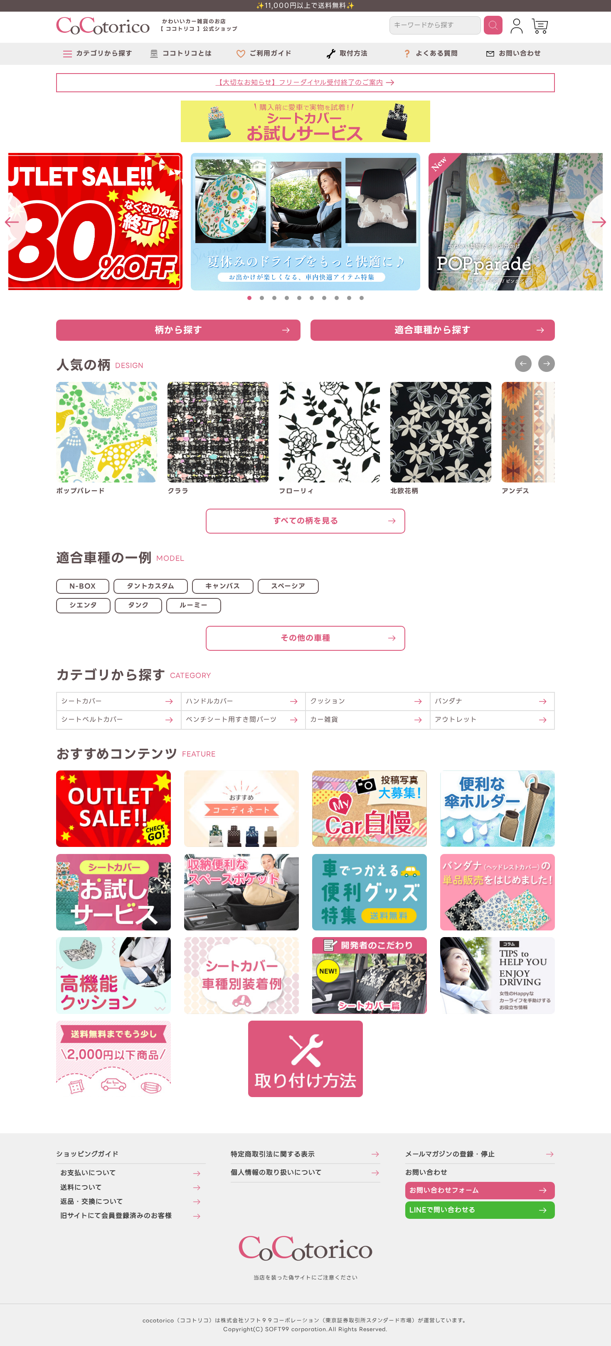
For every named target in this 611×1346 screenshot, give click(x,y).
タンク (138, 605)
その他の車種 (305, 638)
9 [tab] (349, 298)
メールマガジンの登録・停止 (450, 1154)
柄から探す (178, 329)
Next (546, 363)
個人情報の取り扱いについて (276, 1172)
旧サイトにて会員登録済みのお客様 (116, 1216)
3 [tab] (274, 298)
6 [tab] (312, 298)
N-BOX (82, 586)
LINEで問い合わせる (442, 1210)
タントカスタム (151, 586)
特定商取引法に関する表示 (273, 1154)
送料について (81, 1187)
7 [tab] (324, 298)
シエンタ (83, 605)
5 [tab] (299, 298)
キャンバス (222, 586)
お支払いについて (88, 1173)
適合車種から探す (432, 329)
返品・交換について (91, 1201)
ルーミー (194, 605)
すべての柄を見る (305, 520)
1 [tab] (249, 298)
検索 (493, 25)
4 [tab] (287, 298)
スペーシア (288, 586)
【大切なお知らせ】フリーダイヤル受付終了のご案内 (299, 82)
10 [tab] (362, 298)
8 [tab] (337, 298)
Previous (523, 363)
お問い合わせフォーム (444, 1190)
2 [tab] (262, 298)
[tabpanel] (305, 221)
